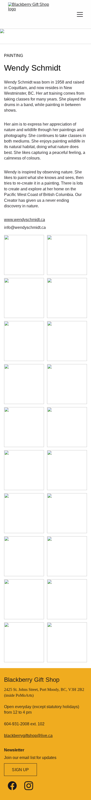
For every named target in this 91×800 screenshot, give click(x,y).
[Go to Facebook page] (12, 785)
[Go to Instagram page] (28, 785)
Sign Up (20, 770)
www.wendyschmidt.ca (24, 219)
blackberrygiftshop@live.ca (28, 735)
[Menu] (80, 14)
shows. (10, 110)
